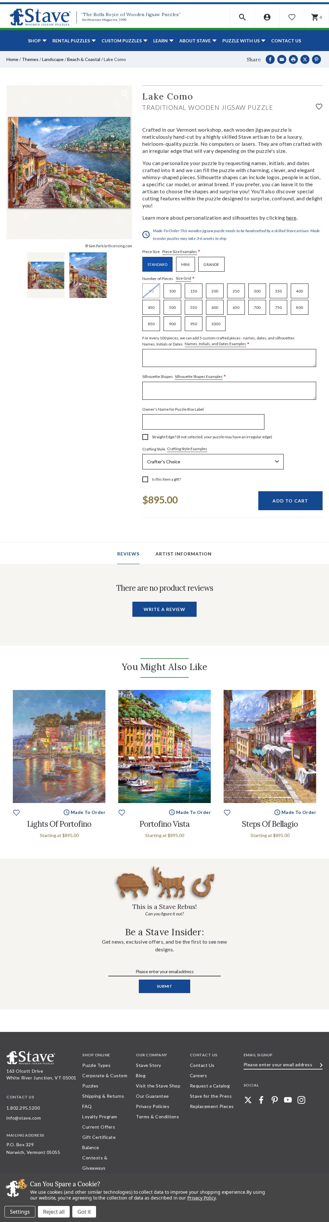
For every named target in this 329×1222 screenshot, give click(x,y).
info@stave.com (23, 1118)
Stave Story (148, 1065)
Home (12, 59)
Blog (141, 1075)
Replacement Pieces (212, 1106)
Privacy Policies (152, 1106)
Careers (198, 1075)
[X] (304, 59)
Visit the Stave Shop (158, 1085)
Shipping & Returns (103, 1096)
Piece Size (171, 252)
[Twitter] (248, 1099)
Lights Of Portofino (59, 824)
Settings (20, 1211)
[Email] (281, 59)
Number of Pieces (168, 278)
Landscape (53, 59)
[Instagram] (301, 1099)
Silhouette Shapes (184, 377)
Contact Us (286, 40)
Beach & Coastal (83, 59)
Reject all (54, 1211)
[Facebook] (270, 59)
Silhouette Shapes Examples (199, 376)
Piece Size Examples (179, 251)
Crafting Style (174, 448)
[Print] (293, 59)
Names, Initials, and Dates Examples (215, 343)
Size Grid (183, 278)
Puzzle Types (96, 1065)
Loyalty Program (99, 1116)
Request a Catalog (210, 1085)
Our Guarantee (152, 1096)
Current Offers (98, 1127)
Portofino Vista (164, 824)
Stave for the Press (211, 1096)
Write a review (164, 609)
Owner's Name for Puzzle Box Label (173, 409)
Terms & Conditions (157, 1116)
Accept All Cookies (84, 1212)
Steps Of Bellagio (270, 824)
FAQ (87, 1106)
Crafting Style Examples (187, 448)
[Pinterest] (316, 59)
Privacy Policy (201, 1198)
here (291, 217)
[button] (242, 17)
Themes (30, 59)
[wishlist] (319, 106)
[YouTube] (287, 1099)
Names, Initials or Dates (218, 341)
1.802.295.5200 (23, 1108)
